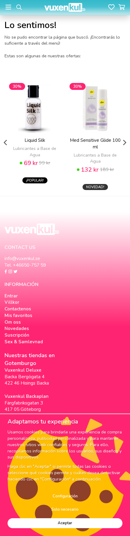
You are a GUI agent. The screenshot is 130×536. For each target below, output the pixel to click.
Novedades (17, 328)
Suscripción (17, 335)
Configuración (65, 496)
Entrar (11, 296)
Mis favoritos (18, 315)
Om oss (13, 322)
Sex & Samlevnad (24, 342)
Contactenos (18, 309)
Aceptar (65, 523)
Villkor (12, 302)
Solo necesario (65, 509)
